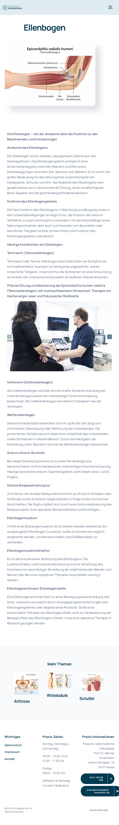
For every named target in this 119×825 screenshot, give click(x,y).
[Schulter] (92, 682)
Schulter (87, 698)
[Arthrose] (26, 684)
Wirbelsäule (57, 695)
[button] (9, 336)
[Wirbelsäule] (59, 681)
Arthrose (22, 701)
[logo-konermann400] (12, 7)
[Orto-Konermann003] (59, 303)
